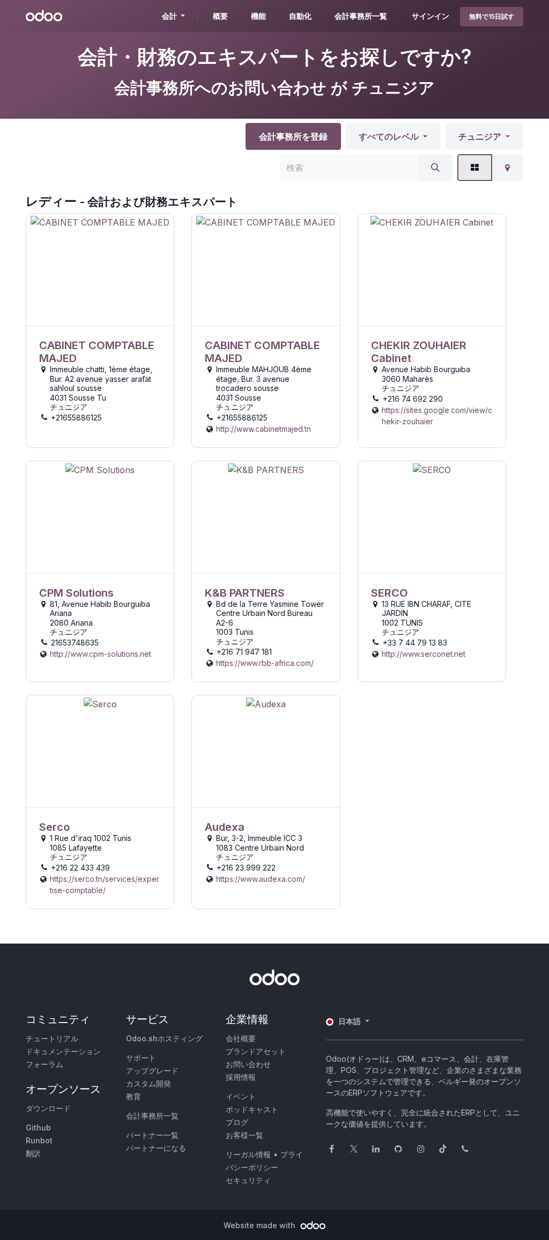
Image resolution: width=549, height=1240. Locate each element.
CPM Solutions (76, 592)
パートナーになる (156, 1147)
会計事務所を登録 (293, 136)
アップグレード (152, 1070)
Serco (54, 827)
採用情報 (241, 1077)
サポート (141, 1057)
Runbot (39, 1140)
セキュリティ (248, 1180)
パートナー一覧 (152, 1135)
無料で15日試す (491, 16)
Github (38, 1127)
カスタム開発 (148, 1083)
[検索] (435, 167)
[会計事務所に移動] (100, 270)
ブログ (237, 1122)
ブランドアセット (256, 1051)
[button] (393, 136)
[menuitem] (220, 16)
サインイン (430, 15)
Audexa (224, 827)
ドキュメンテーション (63, 1051)
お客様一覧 (244, 1135)
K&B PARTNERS (245, 592)
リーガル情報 (248, 1154)
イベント (241, 1096)
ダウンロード (48, 1108)
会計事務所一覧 (152, 1115)
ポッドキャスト (252, 1109)
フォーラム (44, 1064)
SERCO (389, 592)
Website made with (261, 1225)
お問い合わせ (248, 1064)
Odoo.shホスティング (164, 1038)
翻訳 (33, 1153)
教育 (133, 1096)
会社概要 (241, 1038)
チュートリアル (52, 1038)
